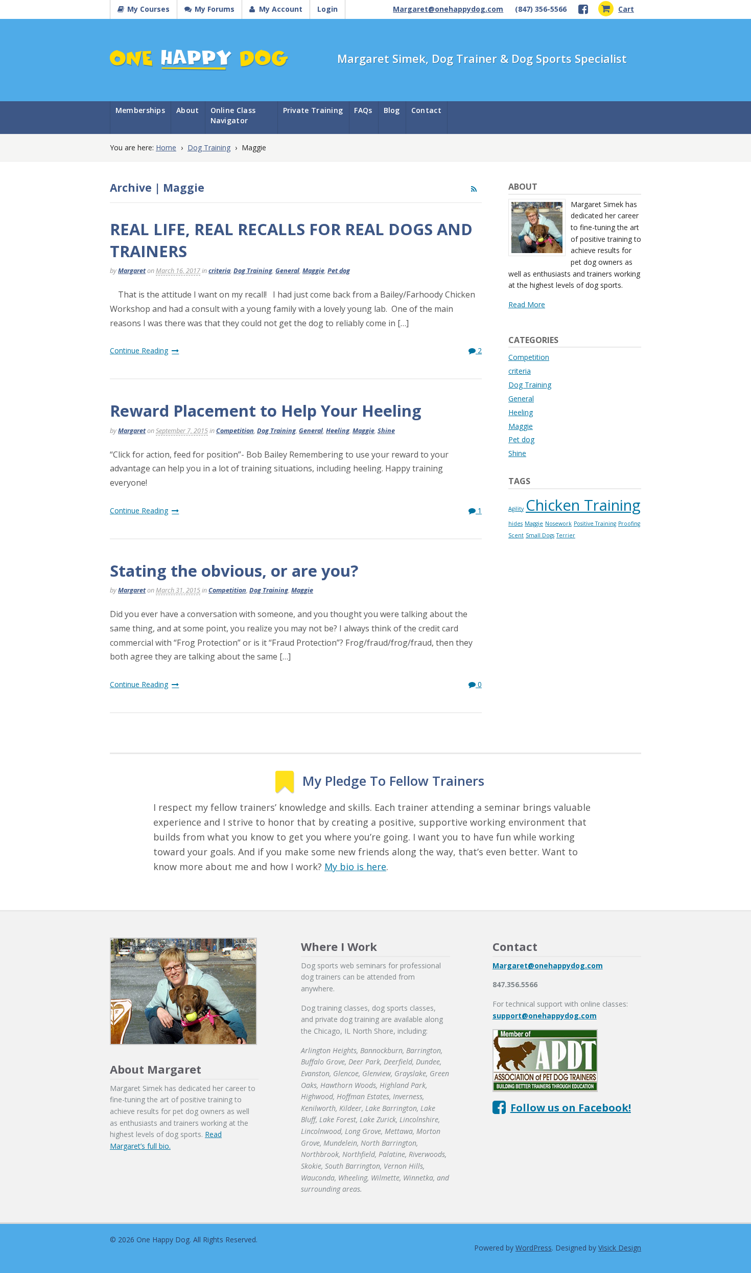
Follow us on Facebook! (570, 1108)
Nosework (558, 523)
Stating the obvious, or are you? (234, 570)
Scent (516, 535)
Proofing (629, 523)
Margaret (132, 270)
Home (166, 147)
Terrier (565, 535)
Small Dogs (540, 535)
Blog (392, 110)
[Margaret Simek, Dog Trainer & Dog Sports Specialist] (199, 64)
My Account (280, 9)
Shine (386, 430)
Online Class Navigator (233, 115)
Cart (626, 9)
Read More (526, 304)
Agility (516, 508)
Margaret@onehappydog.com (448, 9)
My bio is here (355, 866)
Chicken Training (583, 505)
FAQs (363, 110)
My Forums (214, 9)
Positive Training (595, 523)
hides (515, 523)
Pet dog (338, 270)
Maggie (313, 270)
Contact (426, 110)
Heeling (337, 430)
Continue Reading (139, 350)
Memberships (140, 110)
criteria (219, 270)
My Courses (148, 9)
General (287, 270)
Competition (235, 430)
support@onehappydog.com (544, 1015)
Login (327, 9)
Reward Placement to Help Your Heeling (265, 410)
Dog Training (208, 147)
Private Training (313, 110)
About (187, 110)
